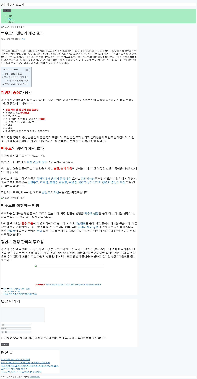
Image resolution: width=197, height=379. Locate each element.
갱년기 (11, 289)
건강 (10, 18)
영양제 (11, 22)
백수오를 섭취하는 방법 (19, 81)
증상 (28, 289)
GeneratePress (35, 377)
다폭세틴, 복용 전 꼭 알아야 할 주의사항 (21, 372)
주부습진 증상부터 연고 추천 (15, 359)
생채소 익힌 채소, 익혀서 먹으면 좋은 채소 (20, 294)
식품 (10, 15)
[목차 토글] (26, 70)
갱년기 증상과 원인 (13, 74)
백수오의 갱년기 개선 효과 (16, 77)
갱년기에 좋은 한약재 (11, 291)
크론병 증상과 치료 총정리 (14, 368)
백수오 (18, 289)
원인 (23, 289)
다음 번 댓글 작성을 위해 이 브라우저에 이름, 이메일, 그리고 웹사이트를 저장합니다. (55, 337)
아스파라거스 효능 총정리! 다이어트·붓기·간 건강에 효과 (30, 365)
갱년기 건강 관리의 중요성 (16, 84)
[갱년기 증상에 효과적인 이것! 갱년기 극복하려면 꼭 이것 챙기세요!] (73, 284)
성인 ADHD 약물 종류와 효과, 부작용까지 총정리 (25, 362)
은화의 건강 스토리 (12, 4)
